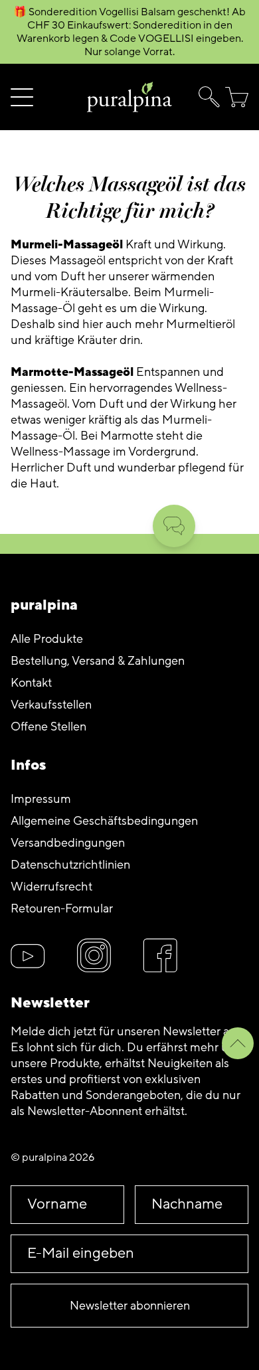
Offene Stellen (48, 726)
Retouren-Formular (62, 908)
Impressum (41, 799)
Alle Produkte (47, 639)
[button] (206, 97)
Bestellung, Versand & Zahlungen (98, 661)
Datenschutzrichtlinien (70, 865)
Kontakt (31, 683)
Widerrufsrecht (51, 887)
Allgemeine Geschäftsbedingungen (104, 821)
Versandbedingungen (68, 843)
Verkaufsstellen (51, 705)
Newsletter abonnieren (130, 1306)
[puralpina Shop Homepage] (129, 97)
